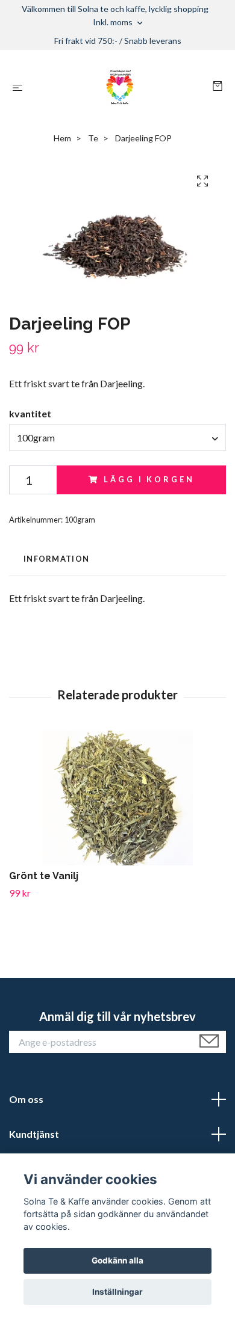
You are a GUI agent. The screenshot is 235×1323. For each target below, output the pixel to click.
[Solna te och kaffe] (120, 87)
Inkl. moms (113, 22)
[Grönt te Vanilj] (117, 798)
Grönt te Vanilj (43, 876)
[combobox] (117, 437)
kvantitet (30, 413)
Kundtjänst (34, 1134)
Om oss (26, 1099)
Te (93, 138)
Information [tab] (56, 558)
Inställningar (117, 1292)
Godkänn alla (117, 1260)
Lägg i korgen (149, 479)
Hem (62, 138)
